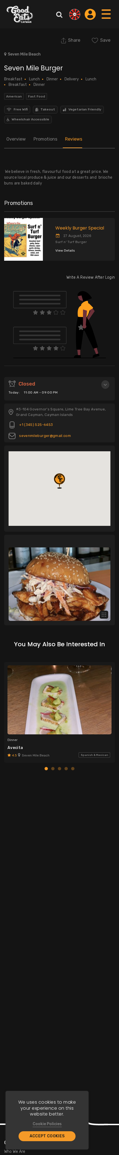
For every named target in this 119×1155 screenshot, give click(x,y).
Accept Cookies (47, 1136)
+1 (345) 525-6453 (35, 425)
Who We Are (14, 1151)
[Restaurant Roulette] (74, 14)
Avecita (15, 747)
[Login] (90, 14)
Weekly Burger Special (79, 228)
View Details (65, 250)
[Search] (59, 14)
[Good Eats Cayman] (19, 14)
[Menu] (106, 19)
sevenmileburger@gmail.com (44, 436)
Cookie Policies (47, 1124)
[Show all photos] (104, 615)
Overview (16, 139)
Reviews (73, 139)
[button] (59, 481)
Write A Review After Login (90, 277)
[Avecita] (59, 699)
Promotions (45, 139)
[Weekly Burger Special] (21, 239)
